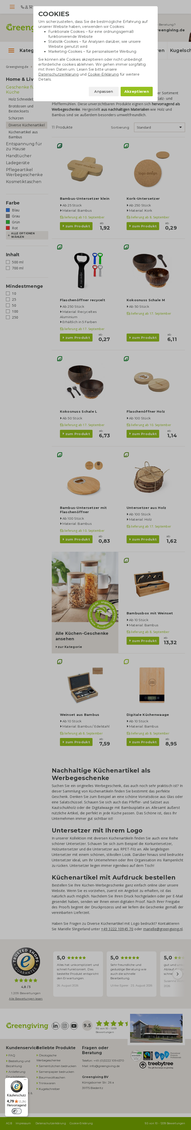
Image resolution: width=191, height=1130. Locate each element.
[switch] (17, 1111)
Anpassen (103, 91)
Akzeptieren (136, 91)
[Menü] (25, 1081)
